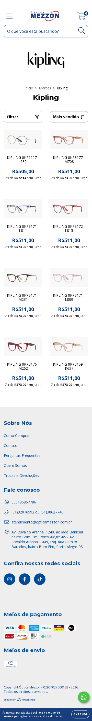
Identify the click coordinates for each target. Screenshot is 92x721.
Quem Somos (15, 465)
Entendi (80, 714)
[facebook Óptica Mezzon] (24, 579)
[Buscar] (82, 31)
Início (29, 88)
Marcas (45, 88)
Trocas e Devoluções (21, 475)
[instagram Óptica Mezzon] (9, 579)
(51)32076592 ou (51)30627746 (37, 512)
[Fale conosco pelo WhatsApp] (83, 697)
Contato (10, 445)
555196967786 (24, 502)
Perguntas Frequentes (22, 455)
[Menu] (9, 16)
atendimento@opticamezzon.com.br (42, 522)
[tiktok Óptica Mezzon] (39, 579)
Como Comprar (17, 435)
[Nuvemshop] (20, 700)
